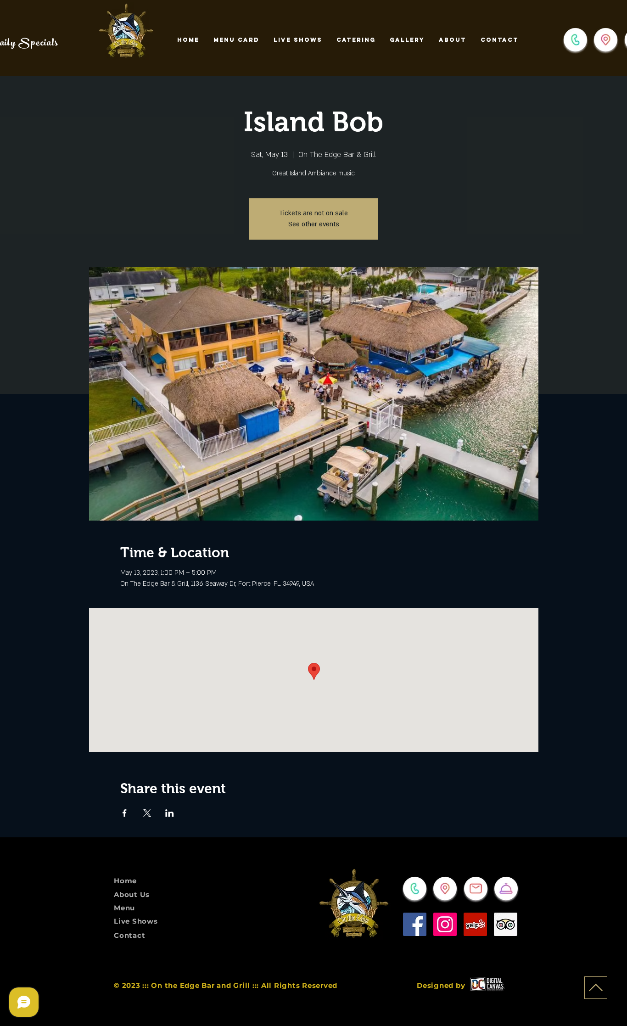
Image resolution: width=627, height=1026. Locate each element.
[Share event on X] (147, 813)
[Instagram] (445, 924)
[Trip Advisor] (505, 924)
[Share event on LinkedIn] (169, 813)
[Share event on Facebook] (124, 813)
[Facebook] (414, 924)
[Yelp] (475, 924)
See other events (313, 224)
